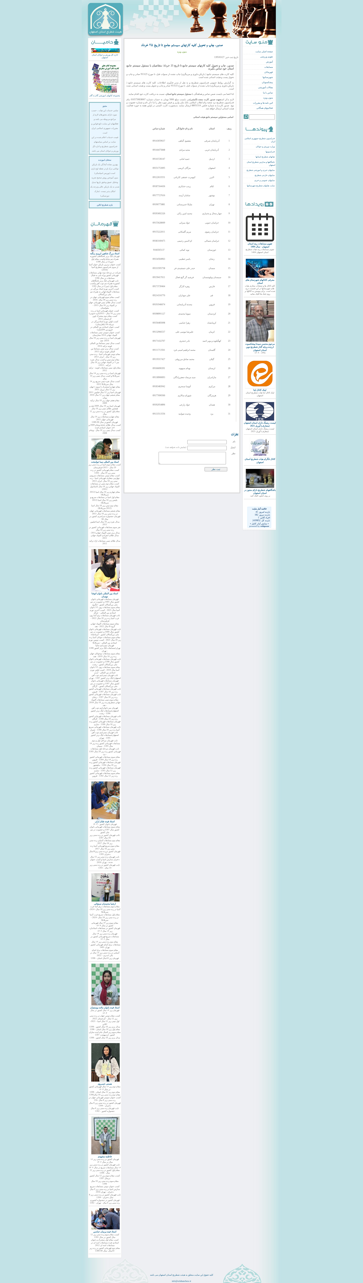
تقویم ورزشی (266, 56)
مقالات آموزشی (265, 87)
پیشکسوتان (267, 82)
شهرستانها (268, 77)
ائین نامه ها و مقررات (263, 103)
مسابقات (268, 67)
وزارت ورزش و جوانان (265, 147)
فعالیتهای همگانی (264, 108)
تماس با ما (268, 92)
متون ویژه (268, 97)
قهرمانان (268, 72)
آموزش (269, 61)
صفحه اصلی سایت (264, 51)
